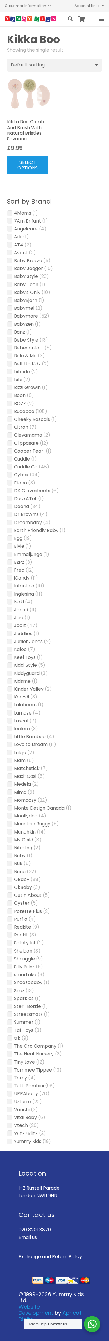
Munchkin (25, 832)
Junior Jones (28, 641)
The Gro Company (35, 1046)
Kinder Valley (29, 689)
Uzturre (22, 1101)
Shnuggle (24, 958)
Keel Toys (25, 657)
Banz (19, 332)
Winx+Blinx (26, 1133)
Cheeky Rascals (32, 419)
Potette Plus (28, 911)
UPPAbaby (26, 1093)
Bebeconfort (28, 347)
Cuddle (22, 459)
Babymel (24, 308)
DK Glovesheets (32, 490)
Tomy (20, 1077)
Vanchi (22, 1109)
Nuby (20, 855)
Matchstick (27, 768)
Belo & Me (25, 355)
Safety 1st (25, 942)
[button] (28, 6)
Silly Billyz (24, 966)
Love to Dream (31, 744)
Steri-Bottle (27, 1006)
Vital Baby (25, 1117)
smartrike (25, 974)
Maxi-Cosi (25, 776)
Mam (20, 760)
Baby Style (26, 276)
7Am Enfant (27, 221)
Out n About (28, 895)
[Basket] (82, 19)
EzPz (19, 562)
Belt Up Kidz (27, 363)
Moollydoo (25, 816)
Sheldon (23, 951)
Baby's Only (27, 292)
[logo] (30, 19)
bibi (18, 379)
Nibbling (23, 847)
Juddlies (23, 633)
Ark (18, 236)
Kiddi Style (25, 665)
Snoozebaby (28, 982)
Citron (21, 427)
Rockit (21, 935)
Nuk (18, 863)
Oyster (22, 903)
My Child (23, 839)
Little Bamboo (30, 736)
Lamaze (23, 713)
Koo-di (21, 697)
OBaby (21, 879)
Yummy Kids (27, 1141)
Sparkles (24, 998)
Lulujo (20, 752)
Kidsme (22, 681)
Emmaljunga (28, 554)
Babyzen (24, 324)
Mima (20, 792)
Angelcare (26, 228)
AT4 (18, 244)
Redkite (22, 927)
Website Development (36, 1310)
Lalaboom (25, 704)
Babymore (26, 316)
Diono (20, 482)
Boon (20, 395)
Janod (21, 609)
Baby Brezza (28, 260)
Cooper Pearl (29, 451)
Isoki (19, 601)
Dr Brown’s (26, 514)
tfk (17, 1038)
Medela (22, 784)
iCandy (22, 578)
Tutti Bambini (29, 1085)
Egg (18, 538)
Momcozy (25, 800)
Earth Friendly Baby (36, 530)
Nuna (20, 871)
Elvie (19, 546)
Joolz (20, 625)
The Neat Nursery (34, 1054)
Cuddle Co (25, 466)
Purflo (20, 919)
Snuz (19, 990)
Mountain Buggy (32, 823)
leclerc (22, 728)
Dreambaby (28, 522)
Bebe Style (26, 340)
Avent (21, 252)
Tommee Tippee (33, 1070)
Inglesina (24, 594)
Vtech (21, 1125)
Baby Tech (26, 284)
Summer (23, 1022)
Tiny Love (24, 1062)
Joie (18, 617)
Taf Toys (23, 1030)
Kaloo (20, 649)
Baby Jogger (28, 268)
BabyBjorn (25, 300)
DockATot (25, 498)
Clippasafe (26, 443)
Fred (19, 570)
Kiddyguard (27, 673)
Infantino (24, 585)
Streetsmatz (28, 1014)
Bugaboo (24, 411)
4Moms (22, 213)
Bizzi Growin (27, 387)
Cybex (21, 474)
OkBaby (23, 887)
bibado (22, 371)
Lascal (21, 720)
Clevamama (28, 435)
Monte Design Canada (39, 808)
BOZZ (20, 403)
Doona (21, 506)
